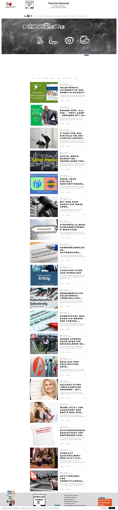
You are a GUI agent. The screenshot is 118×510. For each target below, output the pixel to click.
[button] (86, 78)
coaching (70, 78)
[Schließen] (116, 508)
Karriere (39, 78)
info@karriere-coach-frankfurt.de (76, 505)
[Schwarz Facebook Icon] (31, 16)
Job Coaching (45, 78)
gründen (58, 78)
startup (64, 78)
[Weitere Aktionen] (85, 84)
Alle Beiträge (32, 78)
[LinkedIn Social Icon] (56, 506)
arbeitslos (53, 78)
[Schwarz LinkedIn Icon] (25, 16)
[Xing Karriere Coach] (28, 16)
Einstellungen (104, 508)
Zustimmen (112, 508)
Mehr (75, 78)
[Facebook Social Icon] (59, 506)
